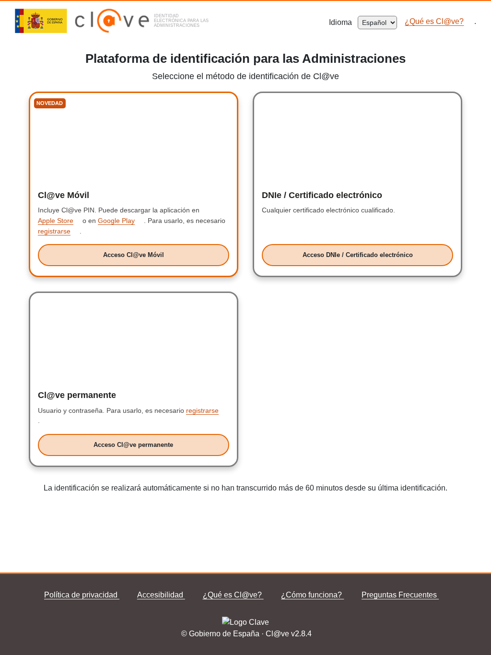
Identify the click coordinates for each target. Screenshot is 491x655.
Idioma (343, 22)
